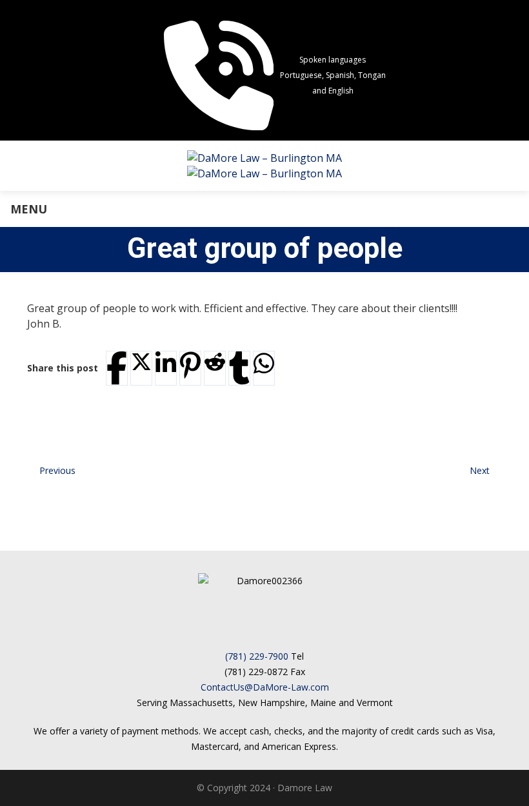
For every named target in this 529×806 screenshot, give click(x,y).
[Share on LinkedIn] (165, 363)
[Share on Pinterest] (190, 365)
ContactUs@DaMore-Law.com (265, 687)
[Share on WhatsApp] (264, 363)
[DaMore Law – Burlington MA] (264, 165)
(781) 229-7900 (256, 656)
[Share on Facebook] (116, 367)
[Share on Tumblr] (239, 367)
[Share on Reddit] (215, 361)
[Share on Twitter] (141, 361)
